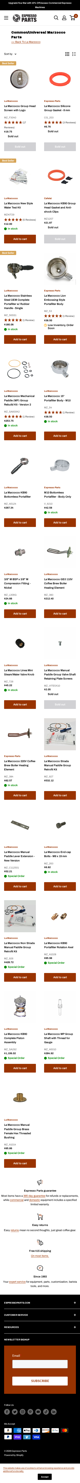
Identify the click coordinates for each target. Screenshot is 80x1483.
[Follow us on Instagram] (22, 1412)
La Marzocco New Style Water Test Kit (18, 205)
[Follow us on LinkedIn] (54, 1412)
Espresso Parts (52, 101)
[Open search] (56, 18)
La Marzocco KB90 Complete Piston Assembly (15, 1038)
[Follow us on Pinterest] (30, 1412)
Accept (44, 1477)
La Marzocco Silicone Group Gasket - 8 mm (57, 108)
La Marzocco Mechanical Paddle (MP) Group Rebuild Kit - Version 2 (19, 400)
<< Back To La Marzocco (25, 42)
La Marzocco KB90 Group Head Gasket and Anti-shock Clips (60, 207)
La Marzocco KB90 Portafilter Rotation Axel (58, 945)
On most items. (40, 1255)
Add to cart (20, 239)
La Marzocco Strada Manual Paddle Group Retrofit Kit (57, 765)
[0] (72, 17)
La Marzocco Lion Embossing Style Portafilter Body (55, 300)
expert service (17, 1281)
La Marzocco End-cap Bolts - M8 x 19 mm (57, 854)
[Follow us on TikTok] (46, 1412)
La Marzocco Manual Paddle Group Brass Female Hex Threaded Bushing (17, 1131)
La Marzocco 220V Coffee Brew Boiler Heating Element (19, 765)
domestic (34, 1200)
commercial (17, 1200)
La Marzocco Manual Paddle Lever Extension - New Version (19, 856)
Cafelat (48, 198)
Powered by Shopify (14, 1455)
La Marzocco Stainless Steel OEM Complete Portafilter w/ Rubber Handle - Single (18, 302)
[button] (20, 125)
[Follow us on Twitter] (15, 1412)
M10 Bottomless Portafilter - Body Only (57, 494)
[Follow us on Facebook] (7, 1412)
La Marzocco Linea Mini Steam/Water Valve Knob (19, 672)
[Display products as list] (74, 54)
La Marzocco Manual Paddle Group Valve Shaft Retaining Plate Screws (60, 674)
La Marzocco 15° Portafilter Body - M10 (57, 398)
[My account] (64, 18)
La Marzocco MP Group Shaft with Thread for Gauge (58, 1038)
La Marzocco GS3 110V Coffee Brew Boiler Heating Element (58, 583)
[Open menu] (6, 17)
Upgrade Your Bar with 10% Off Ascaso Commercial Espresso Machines (40, 5)
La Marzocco (11, 101)
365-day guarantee (34, 1195)
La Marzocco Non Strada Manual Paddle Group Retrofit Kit (19, 947)
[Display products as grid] (67, 54)
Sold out (20, 146)
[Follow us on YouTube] (38, 1412)
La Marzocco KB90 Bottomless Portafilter (17, 494)
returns (15, 1230)
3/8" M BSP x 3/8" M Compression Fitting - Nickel (17, 583)
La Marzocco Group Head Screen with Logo (20, 108)
